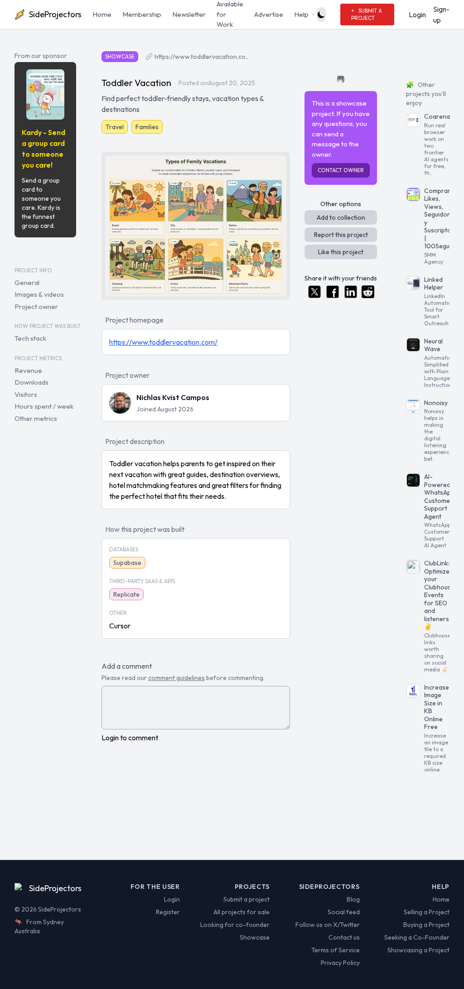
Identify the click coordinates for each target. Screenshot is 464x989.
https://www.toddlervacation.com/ (163, 342)
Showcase (255, 937)
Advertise (268, 14)
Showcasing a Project (418, 950)
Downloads (31, 382)
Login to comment (130, 737)
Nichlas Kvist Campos (172, 397)
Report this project (341, 235)
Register (167, 912)
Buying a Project (426, 925)
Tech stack (30, 338)
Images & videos (39, 294)
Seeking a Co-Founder (417, 937)
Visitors (25, 394)
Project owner (36, 306)
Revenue (28, 370)
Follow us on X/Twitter (327, 925)
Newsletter (189, 14)
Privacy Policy (340, 963)
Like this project (340, 252)
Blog (353, 899)
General (26, 282)
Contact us (344, 937)
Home (101, 14)
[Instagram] (340, 79)
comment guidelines (176, 678)
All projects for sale (241, 912)
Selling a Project (427, 912)
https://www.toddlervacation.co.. (201, 57)
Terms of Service (335, 950)
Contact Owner (341, 170)
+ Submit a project (366, 14)
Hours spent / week (43, 406)
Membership (141, 14)
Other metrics (35, 418)
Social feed (343, 912)
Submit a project (246, 899)
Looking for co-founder (235, 925)
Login (417, 14)
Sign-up (441, 14)
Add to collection (341, 217)
